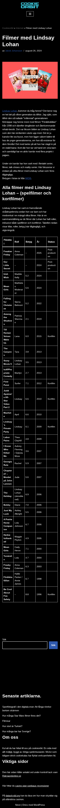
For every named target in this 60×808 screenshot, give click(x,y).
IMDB (28, 178)
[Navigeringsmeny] (30, 13)
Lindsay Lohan (9, 111)
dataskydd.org (13, 795)
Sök (4, 639)
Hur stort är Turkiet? (12, 726)
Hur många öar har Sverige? (16, 731)
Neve (18, 805)
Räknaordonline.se (11, 776)
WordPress (39, 805)
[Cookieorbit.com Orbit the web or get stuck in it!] (30, 5)
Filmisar (6, 721)
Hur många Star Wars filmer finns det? (21, 715)
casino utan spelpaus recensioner (32, 785)
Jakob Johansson (13, 51)
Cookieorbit (7, 28)
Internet (19, 28)
